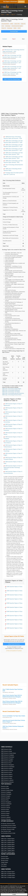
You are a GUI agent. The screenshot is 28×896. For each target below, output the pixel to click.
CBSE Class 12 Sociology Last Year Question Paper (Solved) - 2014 (13, 157)
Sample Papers (4, 862)
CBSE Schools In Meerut (6, 774)
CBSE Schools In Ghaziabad (7, 757)
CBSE (7, 14)
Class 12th (17, 23)
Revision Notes (4, 860)
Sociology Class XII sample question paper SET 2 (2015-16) (13, 173)
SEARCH (22, 1)
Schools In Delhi (5, 786)
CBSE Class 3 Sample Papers (8, 842)
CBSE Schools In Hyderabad (7, 766)
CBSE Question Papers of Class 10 (13, 591)
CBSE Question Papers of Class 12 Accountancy (13, 421)
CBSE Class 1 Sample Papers (7, 838)
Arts (3, 25)
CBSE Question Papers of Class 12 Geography (13, 437)
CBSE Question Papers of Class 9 (13, 595)
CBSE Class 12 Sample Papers (8, 877)
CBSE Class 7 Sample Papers (8, 850)
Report (14, 39)
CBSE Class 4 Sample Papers (8, 844)
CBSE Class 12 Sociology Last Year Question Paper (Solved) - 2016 (13, 161)
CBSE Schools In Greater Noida (8, 753)
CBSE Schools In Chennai (7, 770)
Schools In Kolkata (5, 805)
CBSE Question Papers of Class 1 (13, 628)
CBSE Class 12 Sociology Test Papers (11, 391)
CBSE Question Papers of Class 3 (13, 620)
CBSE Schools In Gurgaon (7, 759)
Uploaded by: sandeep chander (9, 698)
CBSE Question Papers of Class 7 (13, 603)
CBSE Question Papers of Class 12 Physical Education (13, 472)
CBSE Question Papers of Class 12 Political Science (13, 445)
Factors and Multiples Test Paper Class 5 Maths (14, 715)
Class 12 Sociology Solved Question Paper (13, 165)
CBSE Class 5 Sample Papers (8, 846)
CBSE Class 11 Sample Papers (8, 875)
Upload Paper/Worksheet (14, 644)
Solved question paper (17, 25)
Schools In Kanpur (5, 813)
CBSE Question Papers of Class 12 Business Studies (13, 425)
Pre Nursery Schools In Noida (8, 823)
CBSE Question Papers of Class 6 (13, 608)
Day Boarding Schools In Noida (8, 825)
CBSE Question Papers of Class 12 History (13, 433)
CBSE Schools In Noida (6, 751)
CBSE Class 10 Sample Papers (8, 873)
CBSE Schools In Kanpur (6, 776)
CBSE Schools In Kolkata (7, 768)
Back (23, 39)
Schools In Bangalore (6, 801)
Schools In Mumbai (5, 798)
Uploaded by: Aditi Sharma (8, 692)
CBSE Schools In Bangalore (7, 764)
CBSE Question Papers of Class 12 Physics (13, 408)
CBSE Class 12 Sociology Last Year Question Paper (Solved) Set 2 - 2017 (12, 61)
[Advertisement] (14, 36)
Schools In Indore (5, 815)
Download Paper (14, 31)
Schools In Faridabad (6, 792)
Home (2, 14)
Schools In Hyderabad (6, 803)
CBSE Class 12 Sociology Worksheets (11, 390)
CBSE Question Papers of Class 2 (13, 624)
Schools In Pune (5, 800)
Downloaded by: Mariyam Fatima (9, 723)
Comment (4, 39)
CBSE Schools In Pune (6, 762)
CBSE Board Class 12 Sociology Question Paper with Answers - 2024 (13, 50)
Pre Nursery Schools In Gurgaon (8, 827)
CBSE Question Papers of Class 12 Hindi (13, 462)
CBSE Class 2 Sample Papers (8, 840)
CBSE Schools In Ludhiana (7, 780)
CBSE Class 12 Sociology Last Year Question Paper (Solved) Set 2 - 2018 (12, 56)
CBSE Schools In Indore (6, 778)
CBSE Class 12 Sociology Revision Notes (11, 394)
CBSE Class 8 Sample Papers (8, 852)
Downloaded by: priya (7, 717)
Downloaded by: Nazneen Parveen (10, 729)
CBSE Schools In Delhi (6, 749)
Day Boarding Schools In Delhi (8, 833)
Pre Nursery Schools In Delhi (7, 829)
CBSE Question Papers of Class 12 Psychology (13, 450)
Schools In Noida (5, 788)
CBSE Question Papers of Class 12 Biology (13, 416)
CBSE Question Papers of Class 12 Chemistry (13, 412)
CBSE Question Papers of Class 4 (13, 616)
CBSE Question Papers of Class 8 (13, 599)
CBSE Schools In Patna (6, 772)
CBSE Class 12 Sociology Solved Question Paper (12, 169)
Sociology (8, 25)
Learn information (20, 892)
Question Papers (5, 858)
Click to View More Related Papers (12, 79)
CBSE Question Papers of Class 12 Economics (13, 429)
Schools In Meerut (5, 811)
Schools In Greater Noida (7, 790)
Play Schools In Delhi (6, 831)
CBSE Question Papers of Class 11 (13, 587)
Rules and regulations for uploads (14, 650)
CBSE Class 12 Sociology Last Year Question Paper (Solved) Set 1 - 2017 (12, 67)
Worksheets (4, 866)
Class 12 (13, 14)
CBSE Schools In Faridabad (7, 755)
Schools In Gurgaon (5, 796)
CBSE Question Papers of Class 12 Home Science (13, 441)
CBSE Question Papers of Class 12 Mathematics (13, 404)
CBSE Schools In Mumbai (7, 760)
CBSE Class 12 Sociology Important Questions (13, 393)
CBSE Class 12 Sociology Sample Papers (11, 388)
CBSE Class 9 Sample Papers (8, 871)
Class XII (23, 23)
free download (5, 23)
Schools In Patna (5, 809)
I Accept (14, 894)
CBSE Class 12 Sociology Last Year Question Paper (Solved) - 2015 (12, 73)
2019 (19, 28)
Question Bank (4, 856)
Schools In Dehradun (6, 819)
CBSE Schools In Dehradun (7, 782)
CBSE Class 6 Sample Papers (8, 848)
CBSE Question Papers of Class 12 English (13, 454)
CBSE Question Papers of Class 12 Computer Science (13, 458)
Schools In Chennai (5, 807)
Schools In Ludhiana (5, 817)
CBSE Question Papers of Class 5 (13, 612)
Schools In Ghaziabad (6, 794)
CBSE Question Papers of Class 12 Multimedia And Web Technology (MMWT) (13, 467)
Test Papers (4, 864)
